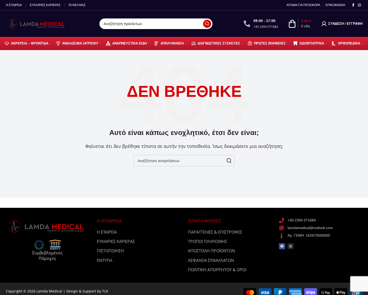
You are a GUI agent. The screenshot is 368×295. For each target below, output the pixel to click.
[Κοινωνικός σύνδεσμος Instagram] (359, 5)
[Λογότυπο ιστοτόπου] (37, 23)
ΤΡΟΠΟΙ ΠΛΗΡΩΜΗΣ (207, 241)
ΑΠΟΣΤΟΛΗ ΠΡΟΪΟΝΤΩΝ (211, 251)
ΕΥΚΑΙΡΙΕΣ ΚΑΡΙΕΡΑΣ (116, 241)
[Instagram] (291, 246)
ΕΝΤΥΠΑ (104, 260)
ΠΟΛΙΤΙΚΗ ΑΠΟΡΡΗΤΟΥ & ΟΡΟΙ (217, 270)
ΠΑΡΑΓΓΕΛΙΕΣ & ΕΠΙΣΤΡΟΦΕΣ (215, 232)
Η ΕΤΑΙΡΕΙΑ (107, 232)
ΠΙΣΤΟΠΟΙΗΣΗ (110, 251)
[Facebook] (282, 246)
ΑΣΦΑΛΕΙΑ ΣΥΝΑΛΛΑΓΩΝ (211, 260)
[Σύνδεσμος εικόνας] (47, 226)
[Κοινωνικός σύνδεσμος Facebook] (353, 5)
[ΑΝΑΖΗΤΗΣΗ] (207, 24)
